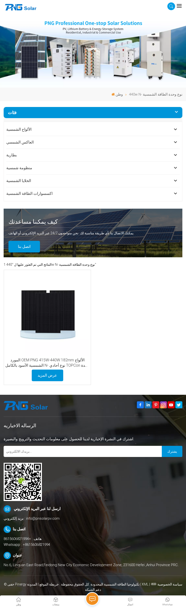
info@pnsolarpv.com (43, 518)
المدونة (32, 584)
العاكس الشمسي (20, 142)
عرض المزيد (47, 375)
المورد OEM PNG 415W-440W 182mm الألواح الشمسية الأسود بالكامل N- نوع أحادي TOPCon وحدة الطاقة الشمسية (47, 363)
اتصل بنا (24, 246)
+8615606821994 (17, 539)
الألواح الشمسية (18, 129)
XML (145, 584)
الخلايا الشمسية (18, 180)
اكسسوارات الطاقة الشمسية (29, 193)
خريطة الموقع (49, 584)
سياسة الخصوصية (169, 584)
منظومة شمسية (19, 168)
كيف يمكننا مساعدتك (33, 221)
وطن (119, 94)
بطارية (11, 155)
